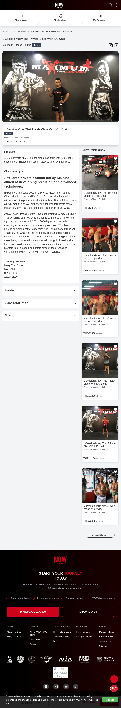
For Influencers (83, 632)
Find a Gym (21, 20)
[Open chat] (114, 679)
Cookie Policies (106, 636)
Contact (33, 644)
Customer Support (61, 636)
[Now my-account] (116, 5)
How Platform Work (62, 632)
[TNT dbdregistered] (60, 672)
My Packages (100, 20)
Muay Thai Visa (14, 636)
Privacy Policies (106, 632)
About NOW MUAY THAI (38, 633)
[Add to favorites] (115, 158)
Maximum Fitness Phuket (16, 45)
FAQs (55, 641)
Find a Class (60, 20)
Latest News (35, 639)
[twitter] (111, 45)
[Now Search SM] (110, 5)
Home (5, 31)
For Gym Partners (84, 636)
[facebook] (116, 45)
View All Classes (100, 535)
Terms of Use (105, 641)
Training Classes (19, 31)
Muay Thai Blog (14, 632)
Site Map (103, 646)
